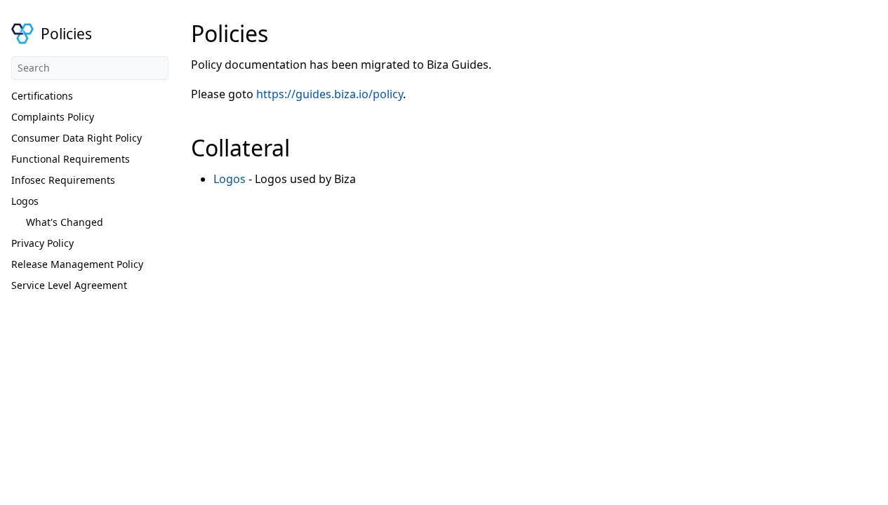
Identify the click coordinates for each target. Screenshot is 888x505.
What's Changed (64, 222)
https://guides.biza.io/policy (329, 94)
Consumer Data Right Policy (76, 137)
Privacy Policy (42, 243)
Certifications (42, 95)
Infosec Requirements (63, 180)
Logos (25, 201)
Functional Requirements (70, 159)
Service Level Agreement (69, 285)
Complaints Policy (52, 116)
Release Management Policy (77, 264)
